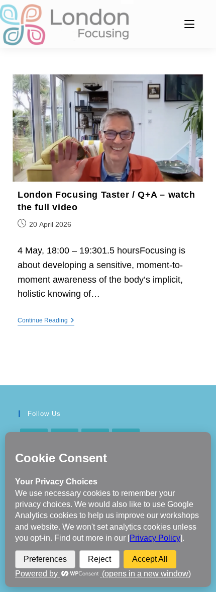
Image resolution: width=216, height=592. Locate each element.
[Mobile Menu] (189, 24)
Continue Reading (46, 321)
